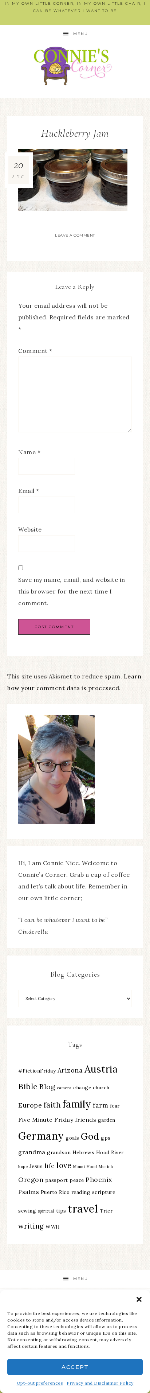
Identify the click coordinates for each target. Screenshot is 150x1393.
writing (31, 1226)
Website (30, 529)
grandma (32, 1152)
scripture (103, 1192)
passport (56, 1180)
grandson (59, 1152)
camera (64, 1087)
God (90, 1136)
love (63, 1165)
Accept (75, 1366)
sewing (27, 1210)
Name (29, 452)
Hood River (110, 1152)
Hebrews (83, 1152)
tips (61, 1210)
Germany (41, 1136)
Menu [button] (80, 33)
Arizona (70, 1070)
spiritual (46, 1211)
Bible (28, 1086)
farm (100, 1105)
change (82, 1087)
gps (106, 1138)
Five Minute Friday (45, 1119)
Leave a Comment (75, 235)
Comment (35, 350)
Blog (47, 1086)
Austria (101, 1069)
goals (72, 1138)
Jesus (36, 1166)
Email (28, 490)
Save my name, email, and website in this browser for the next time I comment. (71, 591)
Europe (30, 1105)
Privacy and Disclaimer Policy (100, 1383)
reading (81, 1192)
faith (52, 1105)
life (49, 1166)
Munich (106, 1166)
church (101, 1087)
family (77, 1104)
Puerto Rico (55, 1192)
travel (83, 1208)
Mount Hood (85, 1166)
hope (23, 1166)
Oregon (30, 1179)
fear (115, 1105)
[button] (139, 1299)
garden (106, 1120)
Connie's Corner (75, 66)
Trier (106, 1210)
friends (85, 1119)
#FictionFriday (37, 1070)
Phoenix (99, 1179)
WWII (53, 1226)
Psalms (28, 1191)
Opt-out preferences (40, 1383)
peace (77, 1180)
